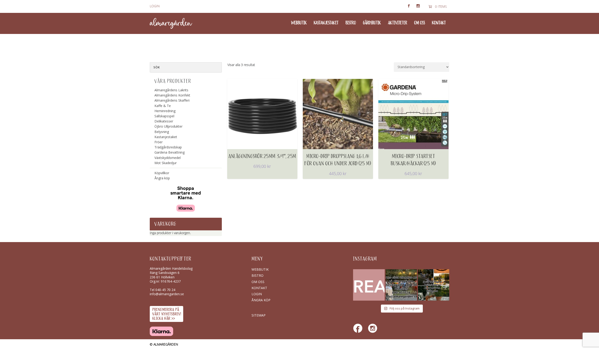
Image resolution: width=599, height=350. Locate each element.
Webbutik (299, 23)
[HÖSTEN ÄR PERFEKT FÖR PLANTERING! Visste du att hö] (368, 285)
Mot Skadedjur (165, 163)
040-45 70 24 (165, 289)
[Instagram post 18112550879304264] (433, 285)
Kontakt (439, 23)
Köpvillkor (161, 173)
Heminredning (164, 111)
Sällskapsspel (164, 116)
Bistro (351, 23)
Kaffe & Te (162, 105)
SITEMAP (259, 315)
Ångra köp (162, 178)
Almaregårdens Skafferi (172, 100)
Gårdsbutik (372, 23)
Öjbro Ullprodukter (168, 126)
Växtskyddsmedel (167, 157)
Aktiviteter (397, 23)
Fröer (158, 142)
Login (155, 6)
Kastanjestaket (326, 23)
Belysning (161, 131)
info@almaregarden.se (167, 294)
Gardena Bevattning (169, 152)
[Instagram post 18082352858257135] (401, 285)
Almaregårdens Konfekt (172, 95)
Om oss (419, 23)
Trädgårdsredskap (168, 147)
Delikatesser (163, 121)
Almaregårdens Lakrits (171, 90)
